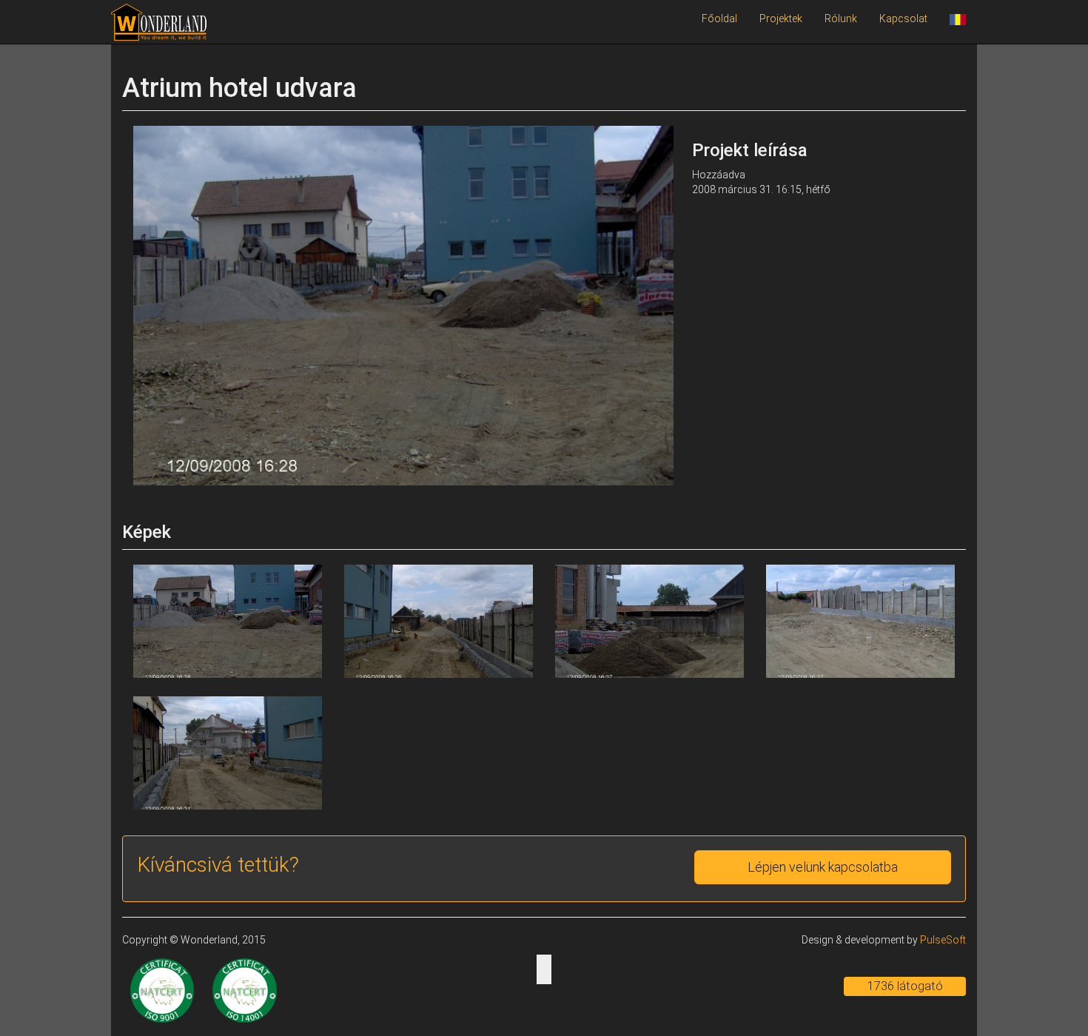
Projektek (780, 18)
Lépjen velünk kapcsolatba (823, 867)
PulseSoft (943, 940)
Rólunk (841, 18)
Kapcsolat (903, 18)
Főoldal (719, 18)
